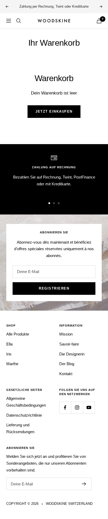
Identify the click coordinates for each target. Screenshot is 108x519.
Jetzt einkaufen (54, 111)
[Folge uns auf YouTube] (89, 407)
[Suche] (18, 20)
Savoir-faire (69, 344)
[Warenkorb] (99, 20)
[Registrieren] (84, 484)
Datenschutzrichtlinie (24, 415)
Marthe (12, 363)
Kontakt (65, 373)
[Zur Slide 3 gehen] (59, 203)
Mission (66, 334)
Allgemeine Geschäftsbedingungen (26, 401)
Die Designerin (71, 354)
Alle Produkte (17, 334)
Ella (9, 344)
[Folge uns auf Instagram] (77, 407)
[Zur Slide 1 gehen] (49, 203)
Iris (9, 354)
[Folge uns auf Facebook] (65, 407)
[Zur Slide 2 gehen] (54, 203)
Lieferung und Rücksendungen (20, 428)
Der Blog (66, 363)
